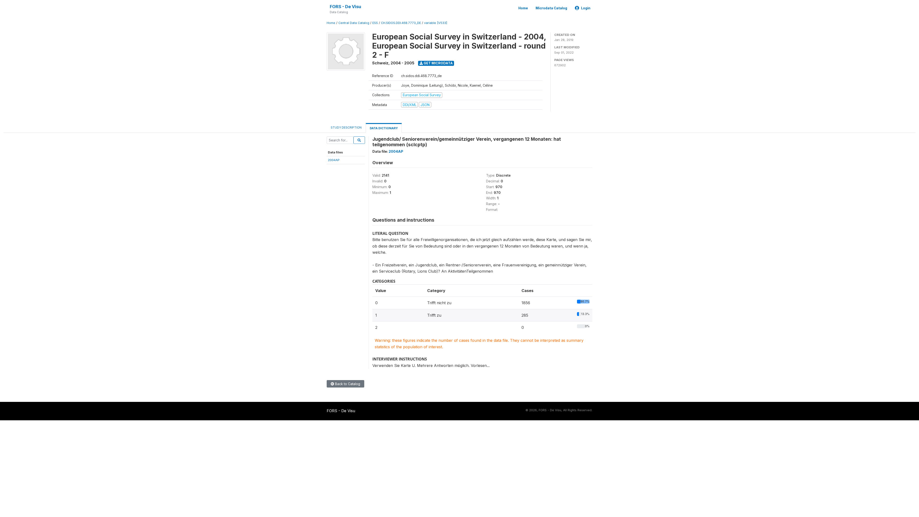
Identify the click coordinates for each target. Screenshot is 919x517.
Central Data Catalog (353, 23)
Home (523, 8)
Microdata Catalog (551, 8)
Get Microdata (438, 63)
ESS (375, 23)
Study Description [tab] (346, 127)
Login (585, 8)
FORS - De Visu (345, 6)
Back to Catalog (347, 384)
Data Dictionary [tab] (384, 128)
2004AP (334, 160)
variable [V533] (435, 23)
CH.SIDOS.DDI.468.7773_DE (401, 23)
